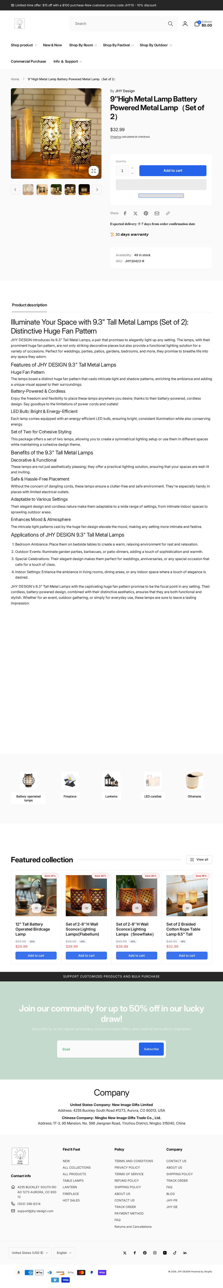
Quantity (121, 161)
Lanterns (111, 796)
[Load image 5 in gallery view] (84, 189)
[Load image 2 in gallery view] (42, 189)
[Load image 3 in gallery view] (56, 189)
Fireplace (70, 796)
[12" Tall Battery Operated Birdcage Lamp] (36, 908)
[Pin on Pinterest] (146, 213)
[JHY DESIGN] (20, 1164)
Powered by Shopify (201, 1271)
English (62, 1253)
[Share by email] (157, 213)
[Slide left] (15, 189)
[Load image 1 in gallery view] (28, 189)
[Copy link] (168, 213)
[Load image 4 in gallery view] (70, 189)
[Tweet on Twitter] (135, 213)
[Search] (170, 23)
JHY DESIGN (184, 1271)
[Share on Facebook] (125, 213)
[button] (161, 184)
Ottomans (194, 796)
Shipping (115, 136)
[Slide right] (96, 189)
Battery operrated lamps (28, 798)
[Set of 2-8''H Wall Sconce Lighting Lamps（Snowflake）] (137, 908)
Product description (29, 305)
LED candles (153, 796)
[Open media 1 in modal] (56, 133)
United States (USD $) (27, 1253)
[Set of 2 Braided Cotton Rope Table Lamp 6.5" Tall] (187, 908)
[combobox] (123, 23)
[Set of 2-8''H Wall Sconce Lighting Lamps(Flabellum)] (86, 908)
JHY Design (122, 91)
